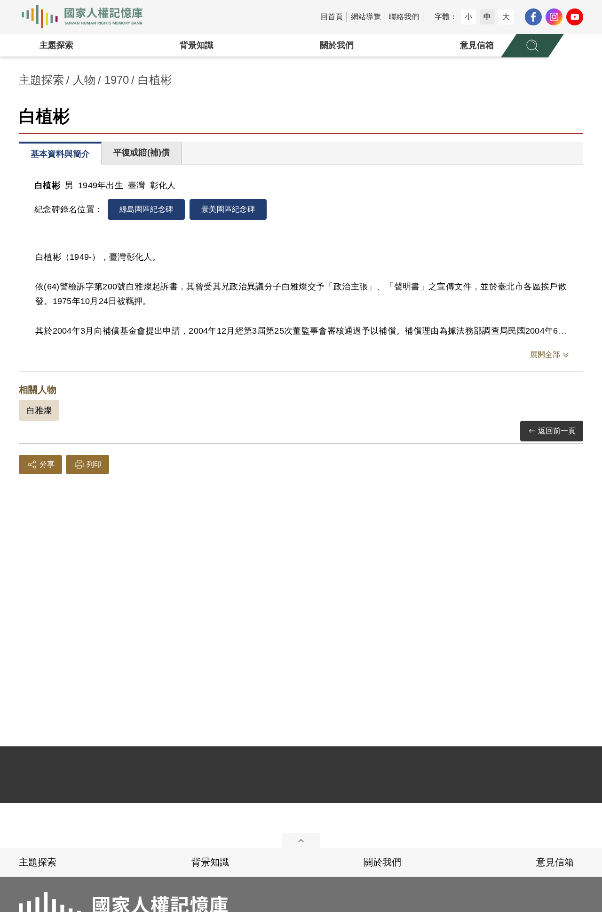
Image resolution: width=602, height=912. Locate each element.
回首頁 (331, 17)
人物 (84, 79)
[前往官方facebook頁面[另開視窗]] (533, 16)
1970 (116, 79)
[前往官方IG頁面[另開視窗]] (554, 16)
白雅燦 (39, 410)
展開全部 (545, 355)
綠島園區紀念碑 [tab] (146, 209)
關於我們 (337, 45)
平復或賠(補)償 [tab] (141, 152)
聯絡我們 (404, 17)
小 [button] (468, 17)
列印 (94, 464)
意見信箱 (477, 45)
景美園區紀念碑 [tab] (228, 209)
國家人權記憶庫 (87, 17)
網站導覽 (366, 17)
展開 (301, 840)
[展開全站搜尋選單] (532, 45)
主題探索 (56, 45)
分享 (47, 464)
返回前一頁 (557, 431)
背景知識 (197, 45)
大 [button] (506, 17)
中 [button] (487, 17)
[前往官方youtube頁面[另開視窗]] (574, 16)
